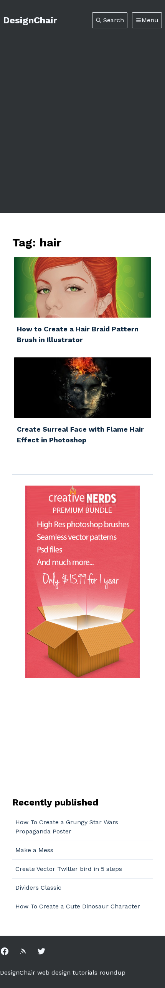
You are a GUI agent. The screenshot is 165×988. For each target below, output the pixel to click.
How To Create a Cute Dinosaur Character (77, 906)
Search (113, 20)
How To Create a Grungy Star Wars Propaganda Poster (66, 826)
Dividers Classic (38, 887)
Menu (150, 20)
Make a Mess (34, 850)
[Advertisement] (82, 114)
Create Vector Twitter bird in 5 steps (68, 868)
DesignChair (30, 20)
